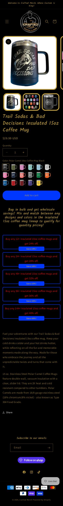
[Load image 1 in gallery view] (12, 102)
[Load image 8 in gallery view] (50, 102)
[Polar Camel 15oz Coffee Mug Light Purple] (22, 167)
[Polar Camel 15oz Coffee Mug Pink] (6, 175)
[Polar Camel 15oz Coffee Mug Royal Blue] (6, 183)
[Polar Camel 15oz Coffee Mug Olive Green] (14, 167)
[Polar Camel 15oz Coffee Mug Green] (39, 175)
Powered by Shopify (42, 500)
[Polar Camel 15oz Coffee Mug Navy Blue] (14, 175)
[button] (7, 21)
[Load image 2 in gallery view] (31, 102)
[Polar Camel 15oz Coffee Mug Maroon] (22, 183)
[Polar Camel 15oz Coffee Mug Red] (14, 183)
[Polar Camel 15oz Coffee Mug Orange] (48, 175)
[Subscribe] (49, 448)
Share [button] (9, 412)
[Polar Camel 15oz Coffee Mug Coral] (22, 175)
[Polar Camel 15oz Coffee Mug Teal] (31, 167)
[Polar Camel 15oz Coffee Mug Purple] (31, 183)
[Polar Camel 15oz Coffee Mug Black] (6, 167)
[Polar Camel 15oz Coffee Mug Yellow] (39, 183)
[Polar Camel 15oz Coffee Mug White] (48, 167)
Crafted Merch (25, 500)
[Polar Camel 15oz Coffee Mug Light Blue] (39, 167)
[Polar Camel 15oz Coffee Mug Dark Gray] (31, 175)
